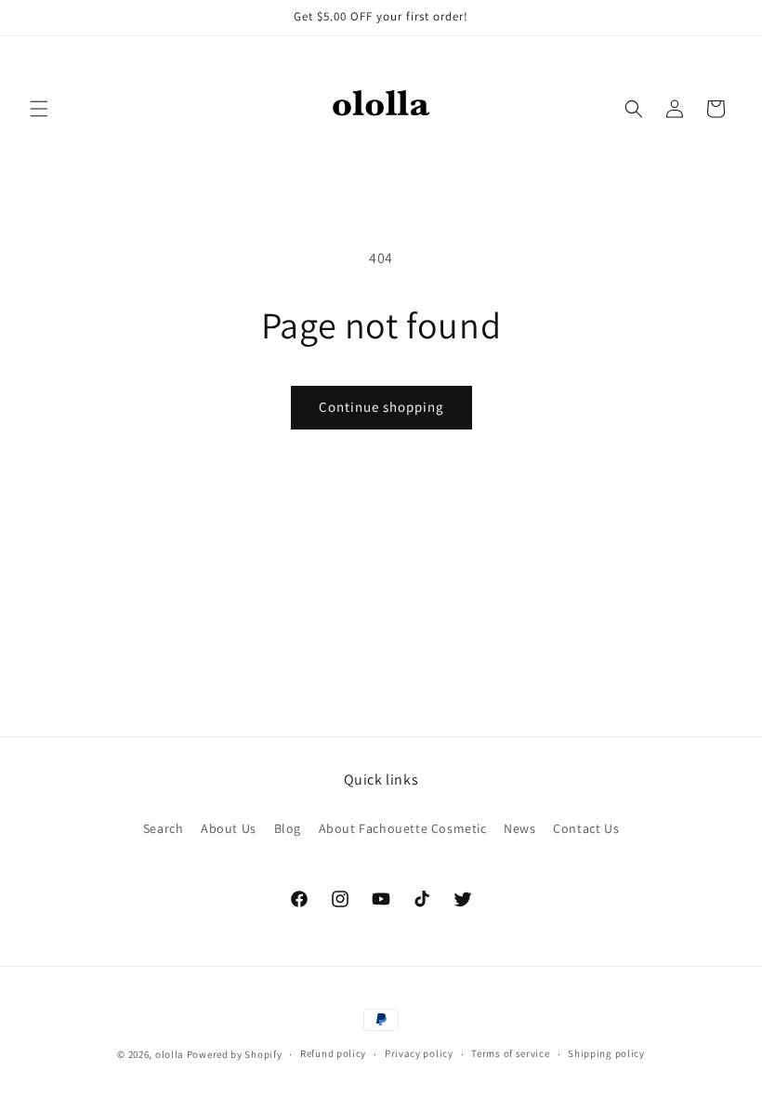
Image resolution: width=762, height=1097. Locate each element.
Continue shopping (381, 407)
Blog (287, 828)
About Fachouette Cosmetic (403, 828)
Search (163, 828)
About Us (228, 828)
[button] (39, 108)
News (519, 828)
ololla (169, 1054)
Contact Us (586, 828)
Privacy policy (419, 1053)
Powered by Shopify (234, 1054)
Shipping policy (606, 1053)
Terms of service (510, 1053)
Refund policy (333, 1053)
